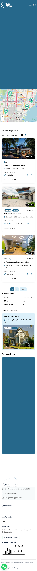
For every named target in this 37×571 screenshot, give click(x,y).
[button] (30, 5)
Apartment (7, 298)
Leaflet (25, 121)
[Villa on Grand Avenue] (27, 107)
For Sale (7, 328)
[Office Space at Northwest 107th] (10, 94)
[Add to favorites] (27, 175)
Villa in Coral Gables (11, 317)
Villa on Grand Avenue (12, 214)
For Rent (7, 162)
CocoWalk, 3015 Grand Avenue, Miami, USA (19, 217)
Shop (23, 301)
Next (22, 289)
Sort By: (4, 135)
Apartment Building (28, 298)
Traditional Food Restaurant (14, 165)
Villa (23, 304)
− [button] (2, 120)
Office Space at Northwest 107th (16, 262)
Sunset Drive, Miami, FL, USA (15, 168)
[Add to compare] (31, 175)
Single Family (8, 304)
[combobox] (13, 135)
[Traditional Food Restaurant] (6, 111)
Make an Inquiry (12, 537)
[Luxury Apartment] (31, 100)
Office (6, 301)
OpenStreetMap (33, 121)
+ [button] (2, 117)
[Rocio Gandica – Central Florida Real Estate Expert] (6, 5)
